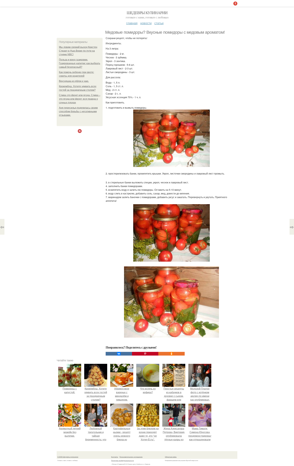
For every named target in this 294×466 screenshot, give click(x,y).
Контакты (114, 457)
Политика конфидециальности (122, 460)
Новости (146, 23)
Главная (132, 23)
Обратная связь (171, 457)
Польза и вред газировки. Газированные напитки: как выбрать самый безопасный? (79, 63)
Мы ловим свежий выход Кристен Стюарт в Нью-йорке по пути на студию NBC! (78, 51)
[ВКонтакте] (119, 354)
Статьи (159, 23)
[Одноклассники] (171, 354)
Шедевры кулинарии (147, 12)
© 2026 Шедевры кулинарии (67, 457)
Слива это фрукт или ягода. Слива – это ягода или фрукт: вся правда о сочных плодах (79, 99)
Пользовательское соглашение (131, 457)
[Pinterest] (145, 354)
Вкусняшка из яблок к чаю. (74, 81)
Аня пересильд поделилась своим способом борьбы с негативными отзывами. (78, 111)
